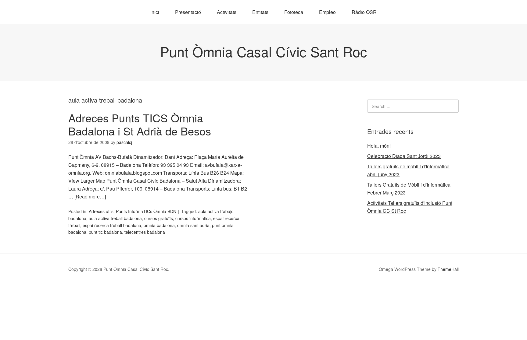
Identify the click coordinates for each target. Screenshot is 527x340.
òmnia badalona (159, 225)
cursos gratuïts (158, 218)
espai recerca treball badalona (112, 225)
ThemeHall (448, 269)
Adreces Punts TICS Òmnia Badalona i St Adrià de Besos (139, 124)
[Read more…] (90, 196)
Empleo (327, 12)
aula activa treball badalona (115, 218)
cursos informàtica (193, 218)
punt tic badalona (105, 232)
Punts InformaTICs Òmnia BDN (146, 211)
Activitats (226, 12)
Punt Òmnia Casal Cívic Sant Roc (263, 51)
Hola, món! (379, 145)
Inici (154, 12)
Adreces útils (101, 211)
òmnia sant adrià (193, 225)
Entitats (260, 12)
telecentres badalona (144, 232)
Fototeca (293, 12)
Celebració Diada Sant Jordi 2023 (404, 155)
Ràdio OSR (364, 12)
